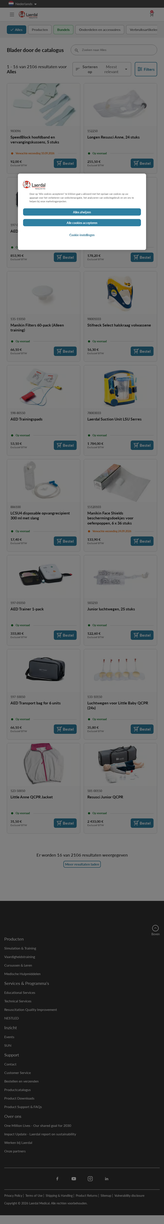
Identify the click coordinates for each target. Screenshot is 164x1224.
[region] (82, 212)
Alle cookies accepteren (82, 222)
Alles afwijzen (82, 212)
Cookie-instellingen (82, 235)
